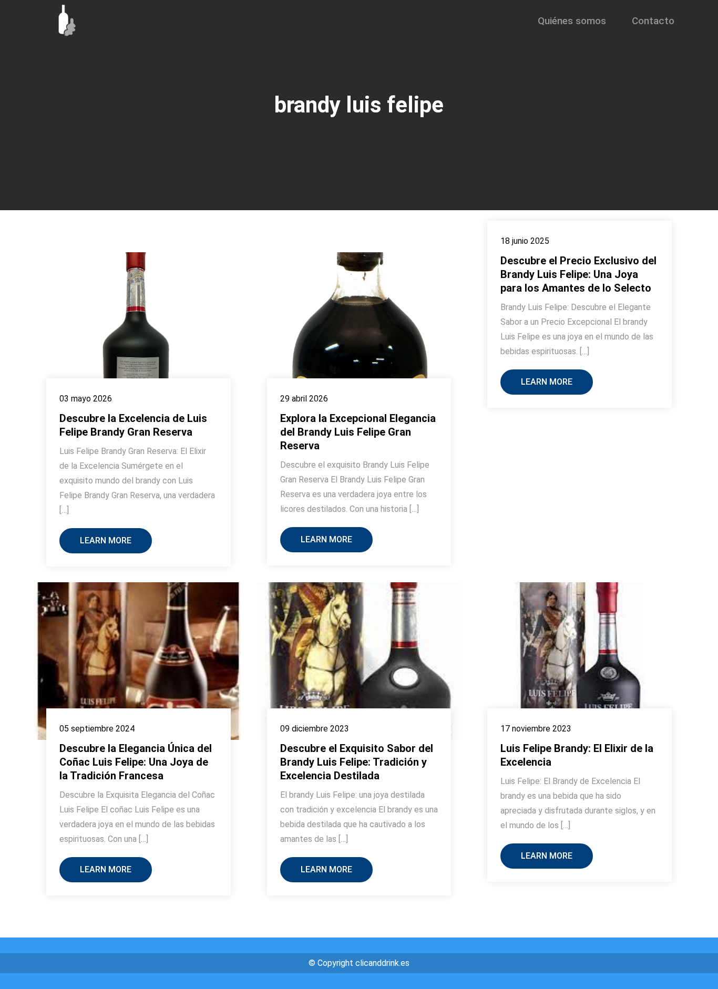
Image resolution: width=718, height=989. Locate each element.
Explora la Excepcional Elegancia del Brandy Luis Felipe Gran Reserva (358, 432)
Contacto (653, 21)
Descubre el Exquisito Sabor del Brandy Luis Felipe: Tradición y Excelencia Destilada (356, 762)
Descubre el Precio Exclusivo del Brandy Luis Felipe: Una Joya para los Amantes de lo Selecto (578, 274)
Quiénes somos (572, 21)
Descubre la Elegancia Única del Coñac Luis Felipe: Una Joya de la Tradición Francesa (135, 762)
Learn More (105, 540)
